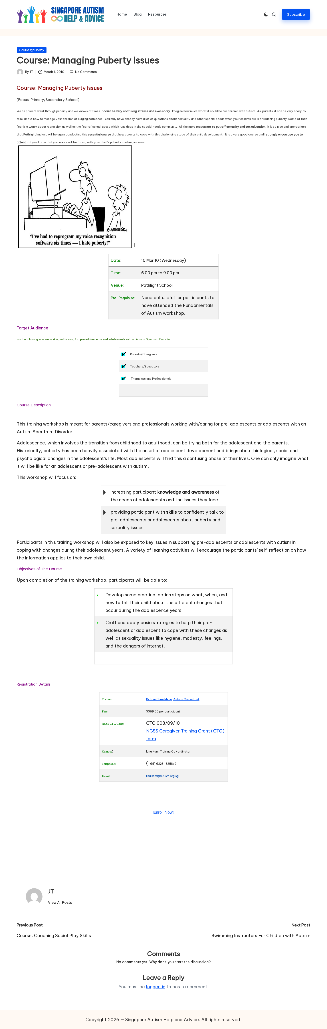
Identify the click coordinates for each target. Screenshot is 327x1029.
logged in (155, 986)
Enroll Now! (163, 812)
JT (51, 891)
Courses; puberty (31, 50)
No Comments (86, 72)
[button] (296, 14)
